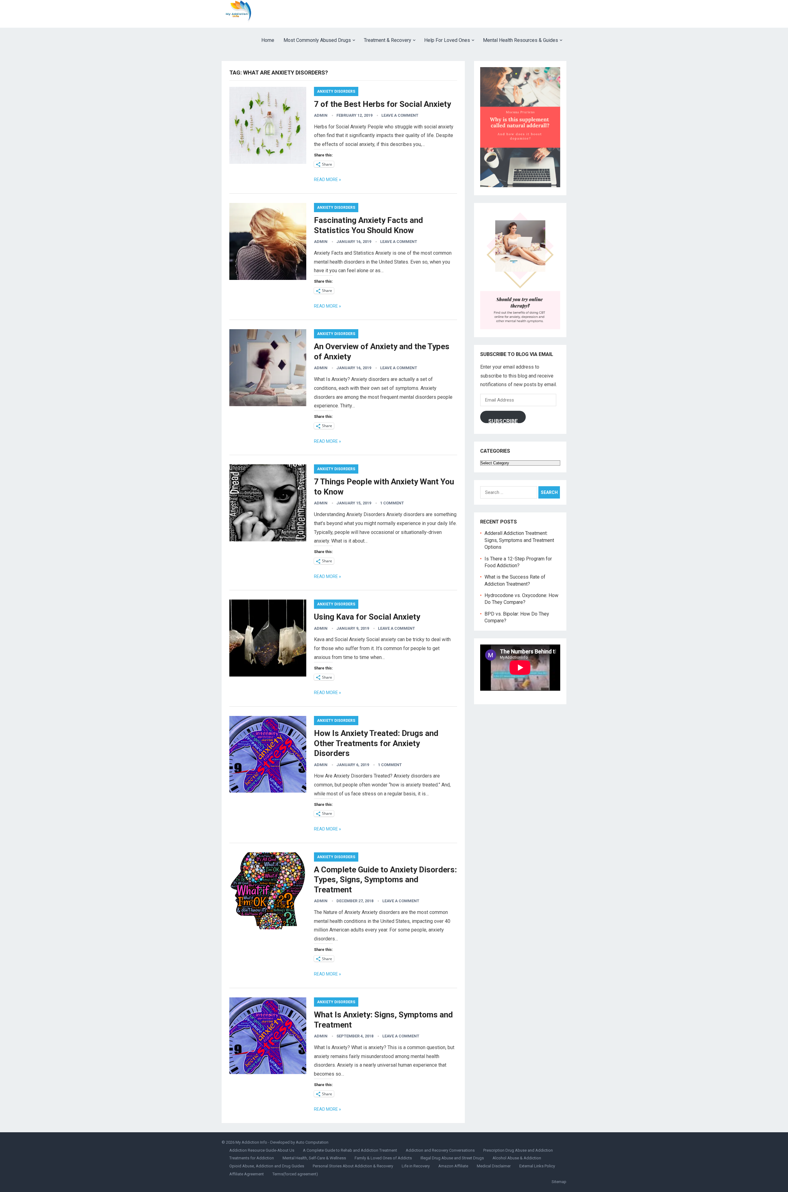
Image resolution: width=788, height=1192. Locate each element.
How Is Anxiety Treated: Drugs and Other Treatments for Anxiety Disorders (376, 743)
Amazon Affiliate (453, 1166)
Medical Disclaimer (494, 1166)
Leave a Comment (399, 115)
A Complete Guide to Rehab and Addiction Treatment (350, 1150)
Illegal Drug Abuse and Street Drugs (452, 1158)
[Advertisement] (454, 14)
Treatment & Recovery (387, 40)
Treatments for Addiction (251, 1158)
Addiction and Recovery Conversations (440, 1150)
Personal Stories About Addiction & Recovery (353, 1166)
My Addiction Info (251, 1142)
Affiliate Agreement (246, 1174)
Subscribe (503, 420)
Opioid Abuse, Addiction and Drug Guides (266, 1166)
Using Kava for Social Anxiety (367, 616)
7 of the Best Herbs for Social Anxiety (382, 104)
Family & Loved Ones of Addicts (383, 1158)
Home (267, 40)
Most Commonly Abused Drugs (317, 40)
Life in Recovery (416, 1166)
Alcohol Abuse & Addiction (516, 1158)
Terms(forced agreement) (295, 1174)
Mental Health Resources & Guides (520, 40)
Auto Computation (312, 1142)
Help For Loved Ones (447, 40)
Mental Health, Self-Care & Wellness (314, 1158)
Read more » (327, 179)
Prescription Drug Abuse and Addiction (518, 1150)
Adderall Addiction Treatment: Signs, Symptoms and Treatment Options (519, 540)
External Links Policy (537, 1166)
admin (321, 115)
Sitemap (559, 1181)
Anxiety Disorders (336, 91)
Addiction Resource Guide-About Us (261, 1150)
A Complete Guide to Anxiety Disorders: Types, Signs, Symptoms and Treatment (385, 879)
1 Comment (392, 503)
